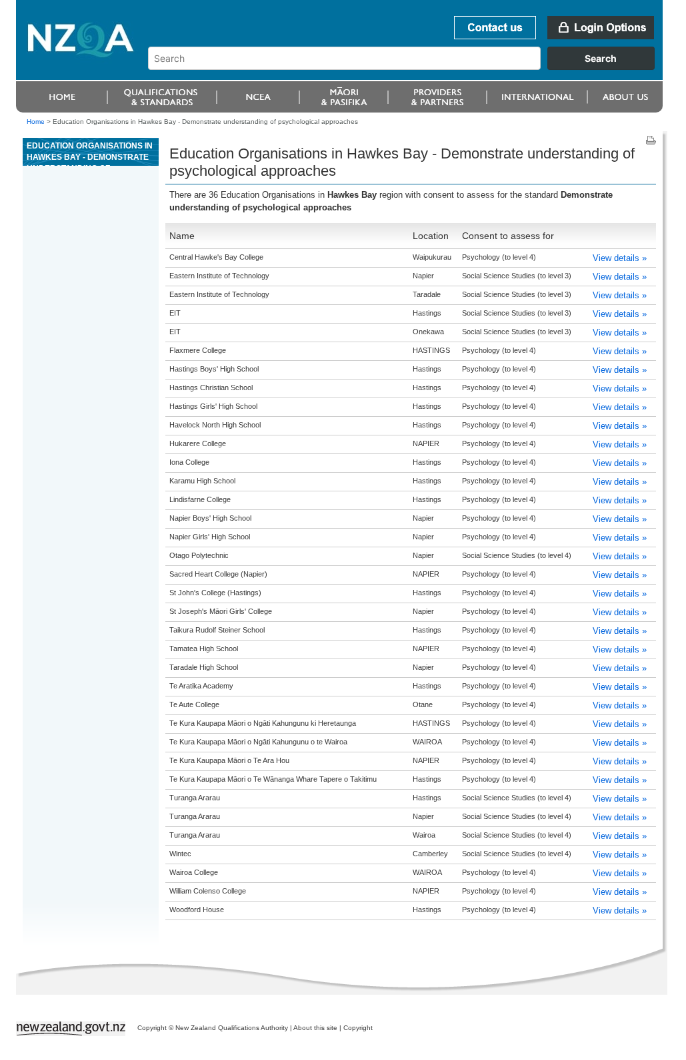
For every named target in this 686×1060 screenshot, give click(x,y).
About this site (315, 1027)
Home (36, 121)
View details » (620, 258)
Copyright (358, 1027)
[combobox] (407, 66)
